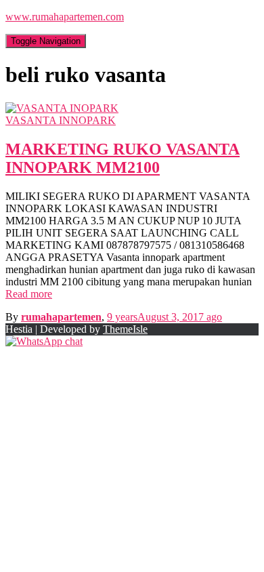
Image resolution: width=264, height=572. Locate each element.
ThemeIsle (125, 329)
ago (164, 317)
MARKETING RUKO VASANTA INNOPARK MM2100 (122, 158)
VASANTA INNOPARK (60, 120)
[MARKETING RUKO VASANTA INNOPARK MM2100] (61, 108)
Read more (28, 294)
